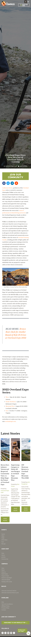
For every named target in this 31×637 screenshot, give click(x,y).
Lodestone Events (7, 188)
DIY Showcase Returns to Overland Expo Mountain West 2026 (25, 471)
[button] (25, 1)
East (7, 410)
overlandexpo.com (10, 421)
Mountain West (10, 406)
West (7, 397)
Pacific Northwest (11, 401)
